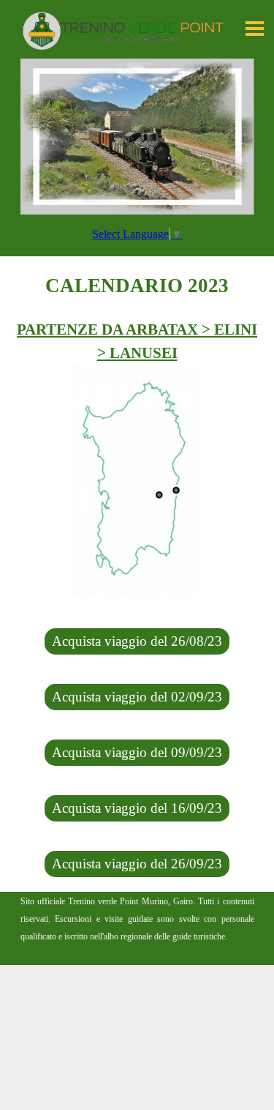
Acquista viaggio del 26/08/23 (137, 641)
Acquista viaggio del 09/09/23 (137, 752)
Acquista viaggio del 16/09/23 (137, 808)
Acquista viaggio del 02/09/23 (137, 696)
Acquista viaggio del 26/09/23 (137, 863)
